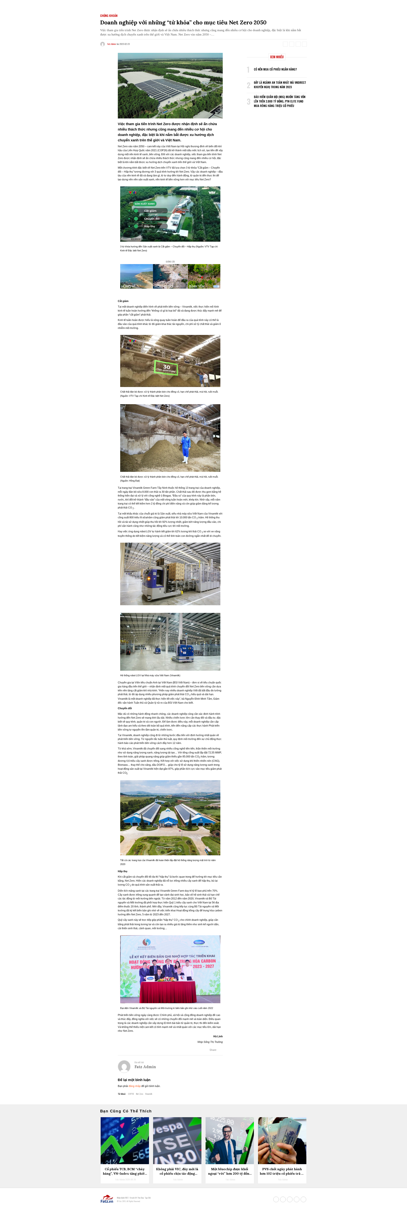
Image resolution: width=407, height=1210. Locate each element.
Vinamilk (148, 1093)
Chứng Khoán (108, 16)
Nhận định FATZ (123, 1197)
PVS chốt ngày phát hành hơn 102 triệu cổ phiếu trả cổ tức (282, 1173)
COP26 (131, 1093)
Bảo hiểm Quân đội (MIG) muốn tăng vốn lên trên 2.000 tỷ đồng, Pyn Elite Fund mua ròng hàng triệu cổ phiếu (279, 101)
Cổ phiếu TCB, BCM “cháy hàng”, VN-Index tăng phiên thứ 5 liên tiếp (125, 1173)
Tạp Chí (148, 1197)
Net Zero (139, 1093)
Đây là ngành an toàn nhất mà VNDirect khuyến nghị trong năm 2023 (280, 84)
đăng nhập (135, 1086)
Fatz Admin (111, 44)
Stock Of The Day (137, 1197)
